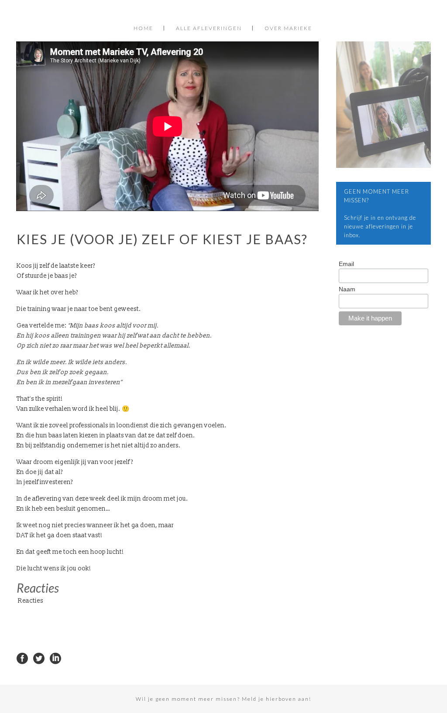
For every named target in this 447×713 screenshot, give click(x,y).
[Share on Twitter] (39, 658)
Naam (347, 289)
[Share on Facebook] (22, 658)
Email (346, 263)
